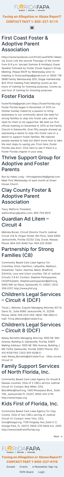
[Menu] (32, 27)
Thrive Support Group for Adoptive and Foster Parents (31, 163)
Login (41, 471)
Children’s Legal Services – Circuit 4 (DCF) (31, 297)
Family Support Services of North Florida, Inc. (30, 369)
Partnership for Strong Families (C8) (28, 252)
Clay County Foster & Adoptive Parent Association (26, 196)
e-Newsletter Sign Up (45, 466)
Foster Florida (18, 96)
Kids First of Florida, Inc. (30, 404)
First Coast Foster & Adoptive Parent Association (25, 44)
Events (24, 466)
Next (58, 436)
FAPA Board (26, 471)
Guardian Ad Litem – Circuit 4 (25, 222)
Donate (11, 466)
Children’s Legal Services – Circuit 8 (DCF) (31, 327)
